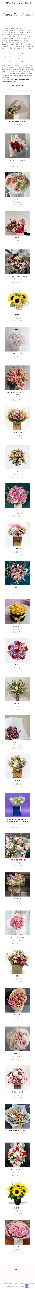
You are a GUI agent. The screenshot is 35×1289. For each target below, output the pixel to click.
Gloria (17, 665)
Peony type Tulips (17, 937)
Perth (27, 79)
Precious (17, 1015)
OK (27, 1286)
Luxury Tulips (17, 742)
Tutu (17, 1247)
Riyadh (10, 81)
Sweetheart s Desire (17, 1169)
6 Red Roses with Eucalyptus (17, 160)
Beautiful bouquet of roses (17, 276)
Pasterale (17, 898)
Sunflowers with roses (17, 1131)
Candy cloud (17, 353)
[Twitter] (12, 1276)
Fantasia (17, 587)
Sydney (23, 79)
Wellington (5, 81)
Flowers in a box (17, 626)
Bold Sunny (17, 315)
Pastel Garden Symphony (17, 860)
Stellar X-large (17, 1092)
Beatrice (17, 237)
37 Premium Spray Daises (17, 121)
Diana (17, 471)
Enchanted (17, 549)
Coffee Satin (17, 433)
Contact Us (17, 1269)
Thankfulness (17, 1208)
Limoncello (17, 703)
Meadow (17, 781)
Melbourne (18, 79)
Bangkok (15, 81)
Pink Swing (17, 976)
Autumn (17, 199)
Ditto (17, 510)
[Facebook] (19, 1276)
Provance (17, 1053)
